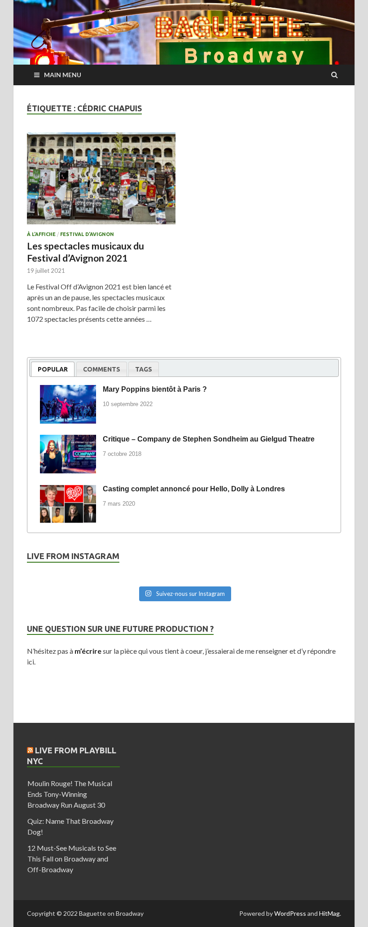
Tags (143, 369)
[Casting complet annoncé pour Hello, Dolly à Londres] (68, 490)
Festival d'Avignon (87, 234)
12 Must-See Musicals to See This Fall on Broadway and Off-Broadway (71, 859)
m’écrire (87, 651)
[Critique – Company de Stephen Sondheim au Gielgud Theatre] (68, 440)
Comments (101, 369)
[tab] (52, 369)
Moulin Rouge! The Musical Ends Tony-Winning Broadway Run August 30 (69, 794)
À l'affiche (41, 234)
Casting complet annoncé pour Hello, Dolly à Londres (194, 489)
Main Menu (62, 75)
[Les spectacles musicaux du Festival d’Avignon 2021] (101, 182)
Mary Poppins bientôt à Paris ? (155, 389)
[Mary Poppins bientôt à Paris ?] (68, 390)
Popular (53, 369)
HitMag (329, 913)
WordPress (290, 913)
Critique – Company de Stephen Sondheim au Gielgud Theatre (209, 439)
